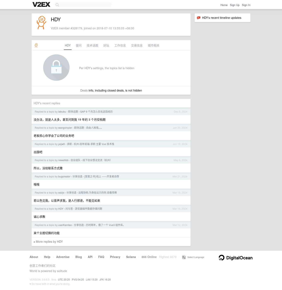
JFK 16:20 (105, 279)
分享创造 (77, 176)
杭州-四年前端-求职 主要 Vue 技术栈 (94, 144)
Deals (84, 90)
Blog (78, 257)
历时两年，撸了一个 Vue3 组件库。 (105, 225)
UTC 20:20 (64, 279)
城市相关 (153, 45)
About (34, 257)
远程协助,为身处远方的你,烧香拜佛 (97, 192)
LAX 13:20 (92, 279)
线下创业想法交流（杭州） (97, 160)
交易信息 (137, 45)
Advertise (63, 257)
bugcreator (64, 176)
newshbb (63, 160)
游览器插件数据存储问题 (88, 208)
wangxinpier (65, 127)
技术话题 (92, 45)
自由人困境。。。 (94, 127)
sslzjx (61, 192)
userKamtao (65, 225)
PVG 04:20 (78, 279)
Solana (131, 257)
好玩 (106, 45)
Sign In (246, 5)
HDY (68, 45)
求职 (69, 144)
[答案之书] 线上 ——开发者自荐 (101, 176)
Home (223, 5)
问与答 (69, 208)
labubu (62, 111)
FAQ (101, 257)
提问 (79, 45)
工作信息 (120, 45)
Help (47, 257)
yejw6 (61, 144)
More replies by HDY (49, 241)
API (90, 257)
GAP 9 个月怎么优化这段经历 (96, 111)
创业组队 (76, 160)
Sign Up (234, 5)
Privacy (115, 257)
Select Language (195, 257)
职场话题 (73, 111)
